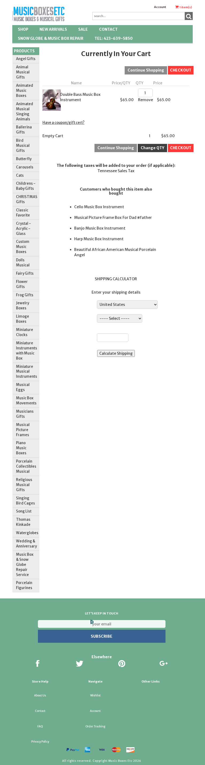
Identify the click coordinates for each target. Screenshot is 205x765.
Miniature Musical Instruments (26, 371)
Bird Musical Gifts (23, 145)
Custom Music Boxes (22, 246)
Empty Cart (52, 135)
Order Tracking (95, 726)
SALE (83, 29)
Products (24, 51)
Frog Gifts (24, 295)
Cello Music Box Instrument (99, 206)
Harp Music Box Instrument (99, 238)
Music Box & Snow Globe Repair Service (24, 564)
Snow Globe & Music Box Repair (50, 38)
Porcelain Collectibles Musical (26, 466)
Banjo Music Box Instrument (99, 228)
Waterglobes (27, 533)
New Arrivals (53, 29)
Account (160, 7)
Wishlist (95, 695)
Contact (108, 29)
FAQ (40, 726)
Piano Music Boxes (21, 448)
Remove (145, 99)
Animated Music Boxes (24, 90)
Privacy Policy (40, 741)
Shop (23, 29)
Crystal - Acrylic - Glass (23, 228)
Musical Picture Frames (23, 430)
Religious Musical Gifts (24, 485)
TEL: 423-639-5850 (113, 38)
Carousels (24, 167)
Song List (23, 511)
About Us (40, 695)
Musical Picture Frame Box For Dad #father (113, 217)
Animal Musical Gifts (23, 72)
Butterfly (23, 159)
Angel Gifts (26, 59)
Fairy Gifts (25, 273)
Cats (20, 175)
